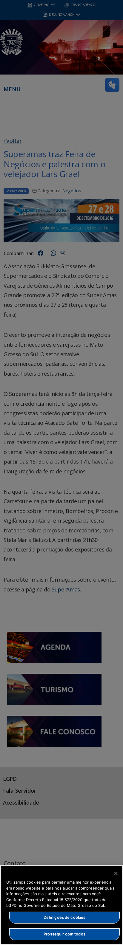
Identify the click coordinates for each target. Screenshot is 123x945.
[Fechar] (115, 873)
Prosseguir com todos (64, 934)
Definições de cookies (65, 917)
